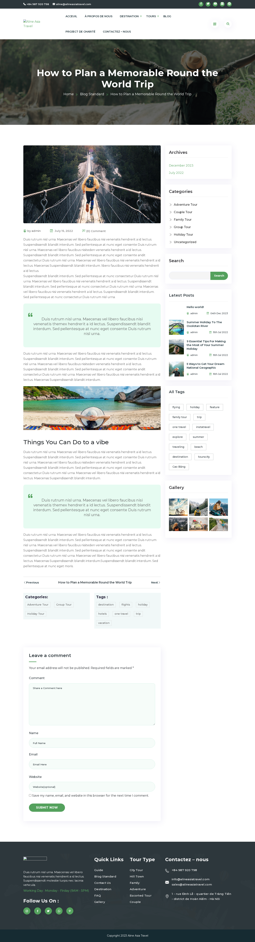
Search (176, 260)
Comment (37, 678)
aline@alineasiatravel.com (73, 4)
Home (68, 94)
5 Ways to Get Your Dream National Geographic (205, 365)
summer (198, 437)
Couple (135, 902)
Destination (129, 16)
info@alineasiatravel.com (191, 879)
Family (135, 883)
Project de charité (80, 31)
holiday (143, 604)
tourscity (204, 456)
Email (33, 754)
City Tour (136, 870)
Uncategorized (185, 242)
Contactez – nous (117, 31)
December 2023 (181, 165)
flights (126, 604)
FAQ (97, 895)
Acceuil (71, 16)
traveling (178, 447)
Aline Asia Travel (138, 935)
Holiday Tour (35, 613)
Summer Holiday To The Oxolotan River (204, 324)
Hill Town (137, 876)
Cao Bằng (178, 466)
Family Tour (183, 219)
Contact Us (102, 883)
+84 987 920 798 (38, 4)
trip (138, 613)
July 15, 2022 (63, 231)
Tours (151, 16)
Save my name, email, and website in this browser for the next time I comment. (90, 795)
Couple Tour (183, 212)
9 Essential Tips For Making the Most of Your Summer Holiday (206, 344)
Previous (32, 582)
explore (177, 437)
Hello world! (195, 307)
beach (198, 447)
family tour (179, 417)
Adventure (138, 889)
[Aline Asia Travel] (34, 23)
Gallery (99, 902)
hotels (102, 613)
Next (154, 582)
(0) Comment (96, 231)
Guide (98, 870)
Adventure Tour (37, 604)
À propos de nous (98, 16)
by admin (34, 231)
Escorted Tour (141, 895)
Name (33, 733)
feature (215, 407)
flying (176, 407)
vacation (104, 623)
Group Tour (63, 604)
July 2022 (176, 173)
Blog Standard (92, 94)
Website (35, 777)
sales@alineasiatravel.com (192, 884)
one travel (121, 613)
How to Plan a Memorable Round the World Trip (95, 582)
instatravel (203, 427)
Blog (167, 16)
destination (106, 604)
